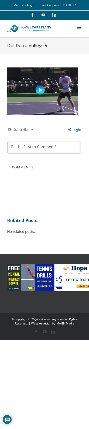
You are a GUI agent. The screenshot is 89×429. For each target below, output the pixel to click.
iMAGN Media (65, 323)
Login (76, 129)
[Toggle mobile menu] (79, 27)
